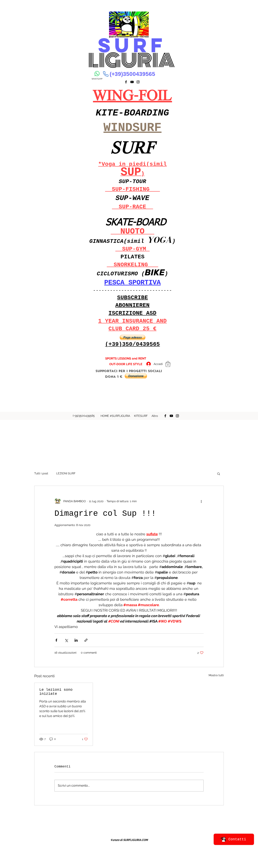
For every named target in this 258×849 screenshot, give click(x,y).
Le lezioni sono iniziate (56, 692)
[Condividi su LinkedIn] (76, 640)
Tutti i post (41, 473)
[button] (132, 337)
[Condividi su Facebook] (56, 640)
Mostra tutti (216, 675)
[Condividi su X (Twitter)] (66, 640)
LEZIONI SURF (65, 473)
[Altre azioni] (201, 501)
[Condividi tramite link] (86, 640)
